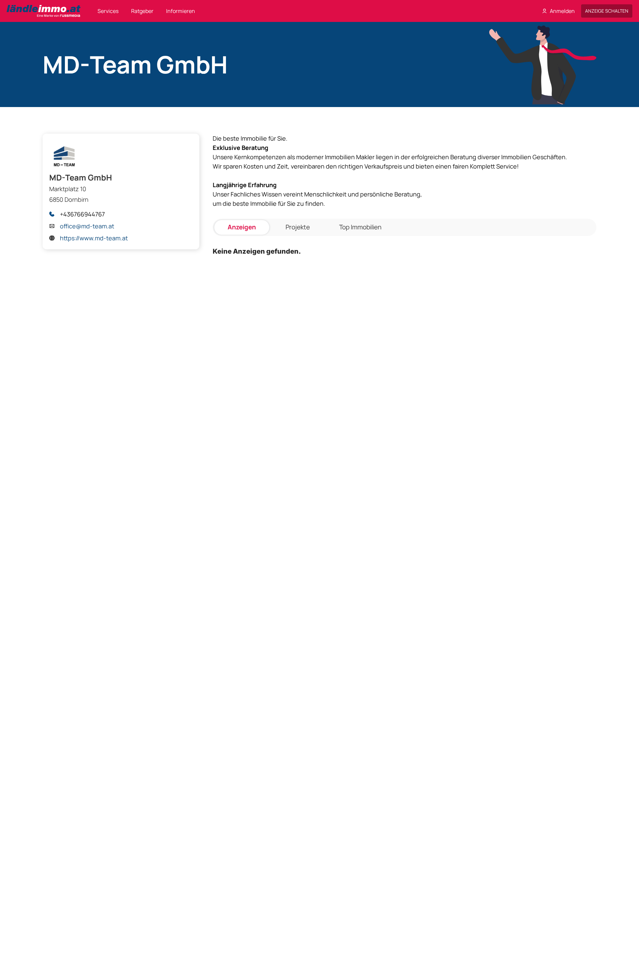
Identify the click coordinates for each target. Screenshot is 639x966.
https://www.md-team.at (94, 238)
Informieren (180, 11)
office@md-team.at (87, 226)
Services (108, 11)
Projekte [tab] (298, 227)
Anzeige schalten (606, 11)
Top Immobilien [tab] (360, 227)
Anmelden (562, 11)
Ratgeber (142, 11)
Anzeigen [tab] (242, 227)
